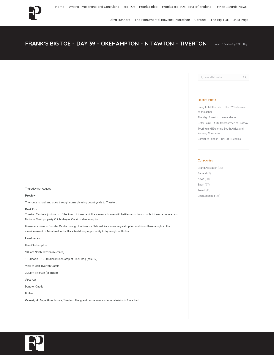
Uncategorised (206, 195)
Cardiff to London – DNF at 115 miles (219, 138)
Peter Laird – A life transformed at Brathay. (223, 123)
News (201, 179)
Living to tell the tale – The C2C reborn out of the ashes (222, 109)
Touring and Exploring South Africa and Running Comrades (221, 131)
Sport (201, 184)
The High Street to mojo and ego (217, 117)
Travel (201, 190)
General (202, 173)
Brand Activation (207, 167)
